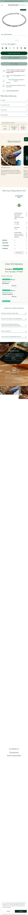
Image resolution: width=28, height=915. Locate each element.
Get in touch (17, 75)
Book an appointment (14, 57)
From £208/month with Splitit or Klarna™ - (16, 80)
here (9, 907)
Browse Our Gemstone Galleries (14, 755)
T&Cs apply (8, 82)
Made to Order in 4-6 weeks (14, 1)
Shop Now (19, 252)
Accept (20, 911)
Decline (8, 911)
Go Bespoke (14, 381)
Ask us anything (14, 64)
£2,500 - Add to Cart (14, 53)
